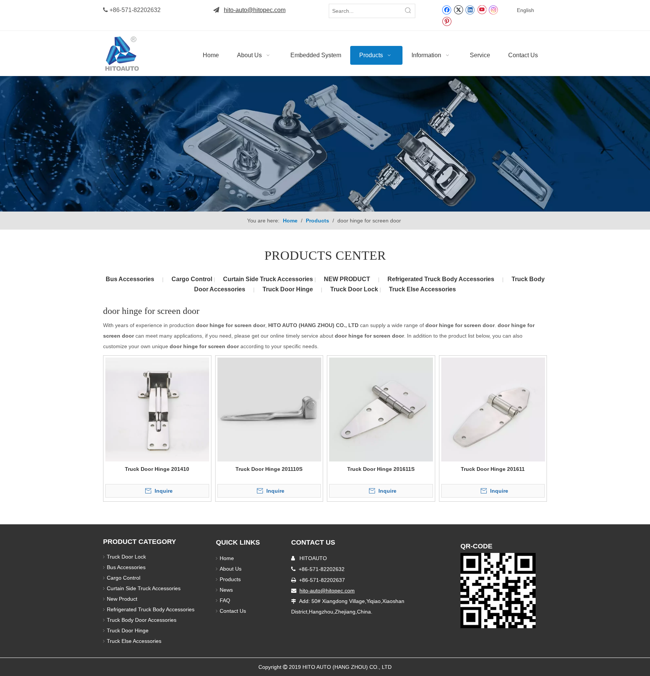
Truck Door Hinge (288, 289)
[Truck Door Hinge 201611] (493, 409)
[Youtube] (481, 9)
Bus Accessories (130, 279)
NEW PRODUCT (347, 279)
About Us (230, 569)
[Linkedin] (470, 9)
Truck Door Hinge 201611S (381, 469)
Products (230, 579)
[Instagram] (493, 9)
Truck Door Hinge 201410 (157, 469)
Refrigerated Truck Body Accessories (440, 279)
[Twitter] (458, 9)
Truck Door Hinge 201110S (268, 469)
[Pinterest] (446, 21)
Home (227, 558)
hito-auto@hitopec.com (255, 10)
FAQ (225, 600)
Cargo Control (193, 279)
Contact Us (233, 611)
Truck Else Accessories (422, 289)
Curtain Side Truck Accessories (268, 279)
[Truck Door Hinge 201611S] (381, 409)
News (226, 590)
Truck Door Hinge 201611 (493, 469)
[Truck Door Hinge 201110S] (269, 409)
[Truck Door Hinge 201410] (157, 409)
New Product (123, 599)
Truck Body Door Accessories (141, 620)
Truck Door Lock (355, 289)
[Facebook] (446, 9)
